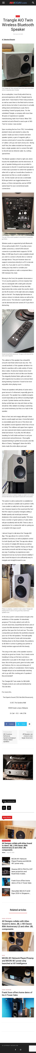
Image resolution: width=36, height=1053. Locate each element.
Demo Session (6, 840)
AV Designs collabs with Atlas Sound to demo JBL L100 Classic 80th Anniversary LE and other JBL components (17, 846)
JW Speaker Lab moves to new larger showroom (27, 736)
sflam (3, 852)
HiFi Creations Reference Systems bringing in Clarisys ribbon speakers (9, 737)
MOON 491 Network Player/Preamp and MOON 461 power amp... (21, 861)
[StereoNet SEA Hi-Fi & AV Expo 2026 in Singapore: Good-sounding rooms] (6, 892)
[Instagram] (9, 808)
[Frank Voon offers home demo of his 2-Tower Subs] (6, 882)
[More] (29, 724)
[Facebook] (4, 808)
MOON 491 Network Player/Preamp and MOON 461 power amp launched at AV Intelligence (18, 961)
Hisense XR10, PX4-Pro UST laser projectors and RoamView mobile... (22, 871)
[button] (3, 2)
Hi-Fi (17, 16)
